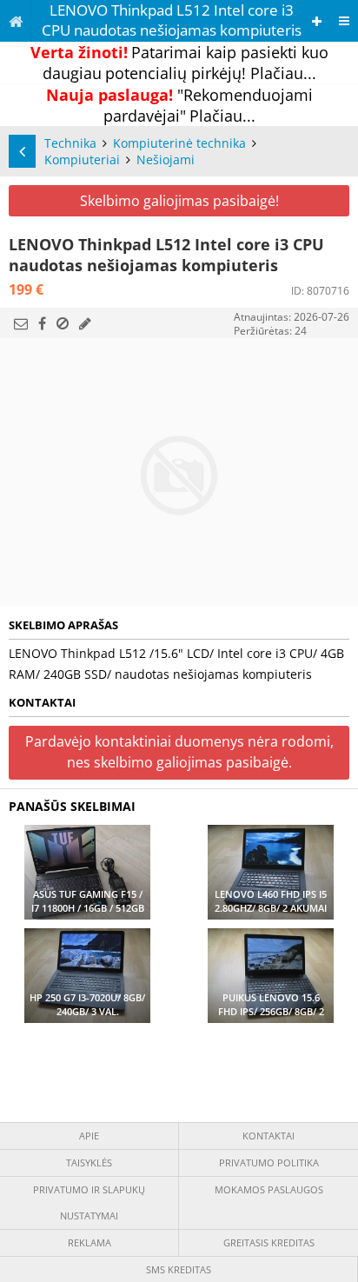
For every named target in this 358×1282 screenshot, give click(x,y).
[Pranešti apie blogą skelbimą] (62, 323)
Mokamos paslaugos (269, 1189)
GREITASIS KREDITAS (269, 1242)
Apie (89, 1135)
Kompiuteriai (82, 159)
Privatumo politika (269, 1162)
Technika (70, 143)
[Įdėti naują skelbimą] (316, 21)
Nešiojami (165, 159)
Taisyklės (89, 1162)
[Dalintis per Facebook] (42, 323)
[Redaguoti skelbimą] (85, 323)
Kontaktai (268, 1135)
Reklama (89, 1242)
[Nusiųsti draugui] (21, 323)
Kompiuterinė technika (179, 143)
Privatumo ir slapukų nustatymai (89, 1202)
